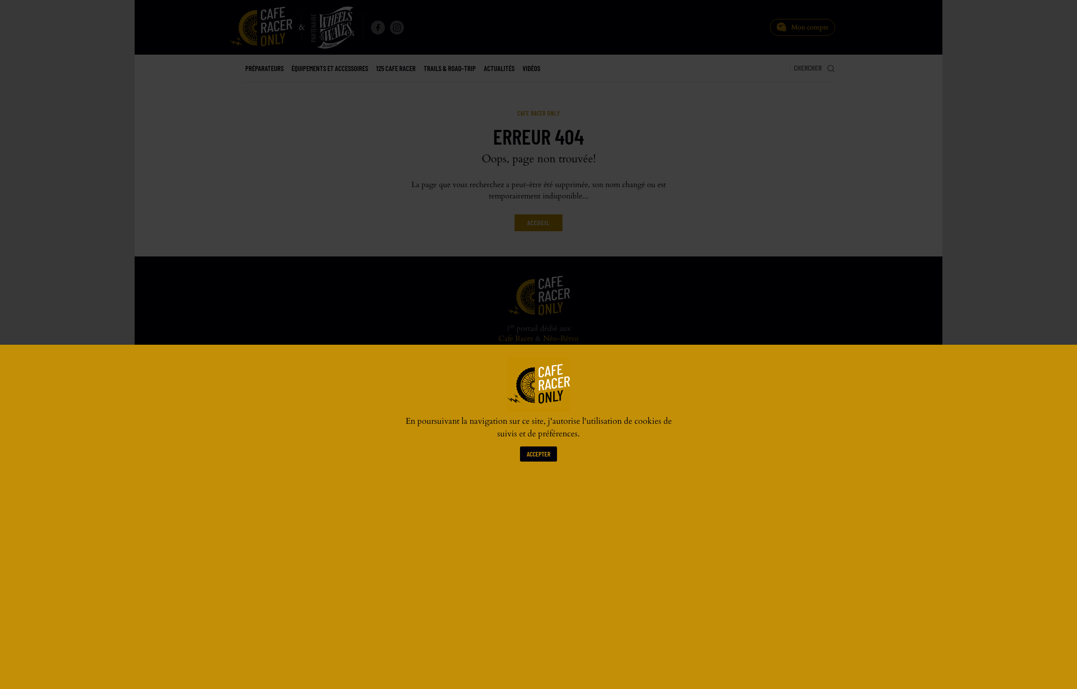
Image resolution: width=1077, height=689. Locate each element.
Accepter (538, 454)
